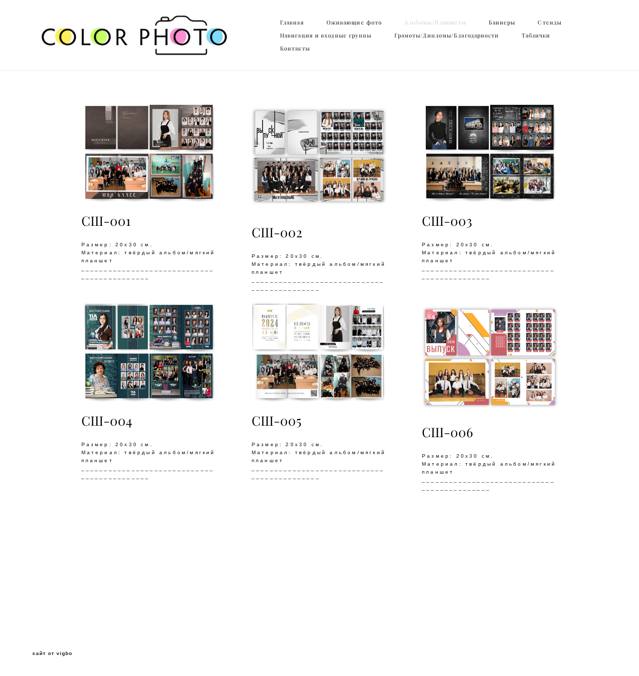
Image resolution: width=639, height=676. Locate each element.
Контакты (295, 48)
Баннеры (502, 22)
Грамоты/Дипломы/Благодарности (446, 35)
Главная (292, 22)
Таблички (536, 35)
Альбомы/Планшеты (435, 22)
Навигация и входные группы (326, 35)
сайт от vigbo (52, 653)
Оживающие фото (354, 22)
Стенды (550, 22)
